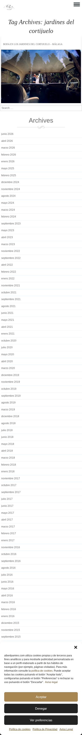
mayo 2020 (7, 354)
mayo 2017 (7, 512)
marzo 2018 (8, 457)
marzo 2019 (8, 409)
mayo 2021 (7, 319)
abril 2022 (7, 264)
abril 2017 (7, 519)
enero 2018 (8, 471)
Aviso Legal (66, 729)
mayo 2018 (7, 444)
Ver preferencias (41, 720)
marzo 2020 (8, 368)
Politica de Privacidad (45, 729)
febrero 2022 (8, 271)
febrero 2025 (8, 175)
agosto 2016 (8, 567)
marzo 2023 (8, 244)
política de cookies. (42, 670)
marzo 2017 (8, 526)
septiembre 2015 (11, 636)
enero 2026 (8, 161)
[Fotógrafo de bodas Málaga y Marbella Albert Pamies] (9, 9)
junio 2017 (7, 505)
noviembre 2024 (10, 189)
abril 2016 (7, 595)
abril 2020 (7, 361)
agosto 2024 (8, 195)
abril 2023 (7, 237)
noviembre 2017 (10, 478)
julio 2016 (7, 574)
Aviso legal (51, 682)
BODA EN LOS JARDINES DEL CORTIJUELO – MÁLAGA (32, 44)
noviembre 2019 (10, 381)
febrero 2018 (8, 464)
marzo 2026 (8, 147)
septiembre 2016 (11, 561)
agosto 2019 (8, 402)
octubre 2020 (8, 340)
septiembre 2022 (11, 258)
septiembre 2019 (11, 395)
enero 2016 (8, 616)
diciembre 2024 (10, 182)
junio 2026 (7, 134)
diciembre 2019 (10, 375)
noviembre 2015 (10, 629)
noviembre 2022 (10, 251)
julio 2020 (7, 347)
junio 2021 (7, 312)
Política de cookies (19, 729)
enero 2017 (8, 540)
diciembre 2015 (10, 623)
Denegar (41, 708)
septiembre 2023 (11, 223)
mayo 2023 (7, 230)
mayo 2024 (7, 202)
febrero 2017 (8, 533)
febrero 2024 (8, 216)
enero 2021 (8, 333)
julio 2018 (7, 430)
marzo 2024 (8, 209)
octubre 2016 (8, 554)
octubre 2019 (8, 388)
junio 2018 (7, 437)
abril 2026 (7, 140)
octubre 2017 (8, 485)
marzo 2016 (8, 602)
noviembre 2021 (10, 285)
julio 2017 (7, 498)
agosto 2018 (8, 423)
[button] (76, 647)
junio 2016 (7, 581)
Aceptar (41, 697)
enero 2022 (8, 278)
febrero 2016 (8, 609)
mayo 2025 (7, 168)
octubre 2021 (8, 292)
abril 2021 (7, 326)
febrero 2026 (8, 154)
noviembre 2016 (10, 547)
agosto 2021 (8, 306)
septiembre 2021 (11, 299)
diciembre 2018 (10, 416)
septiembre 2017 (11, 492)
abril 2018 (7, 450)
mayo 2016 (7, 588)
